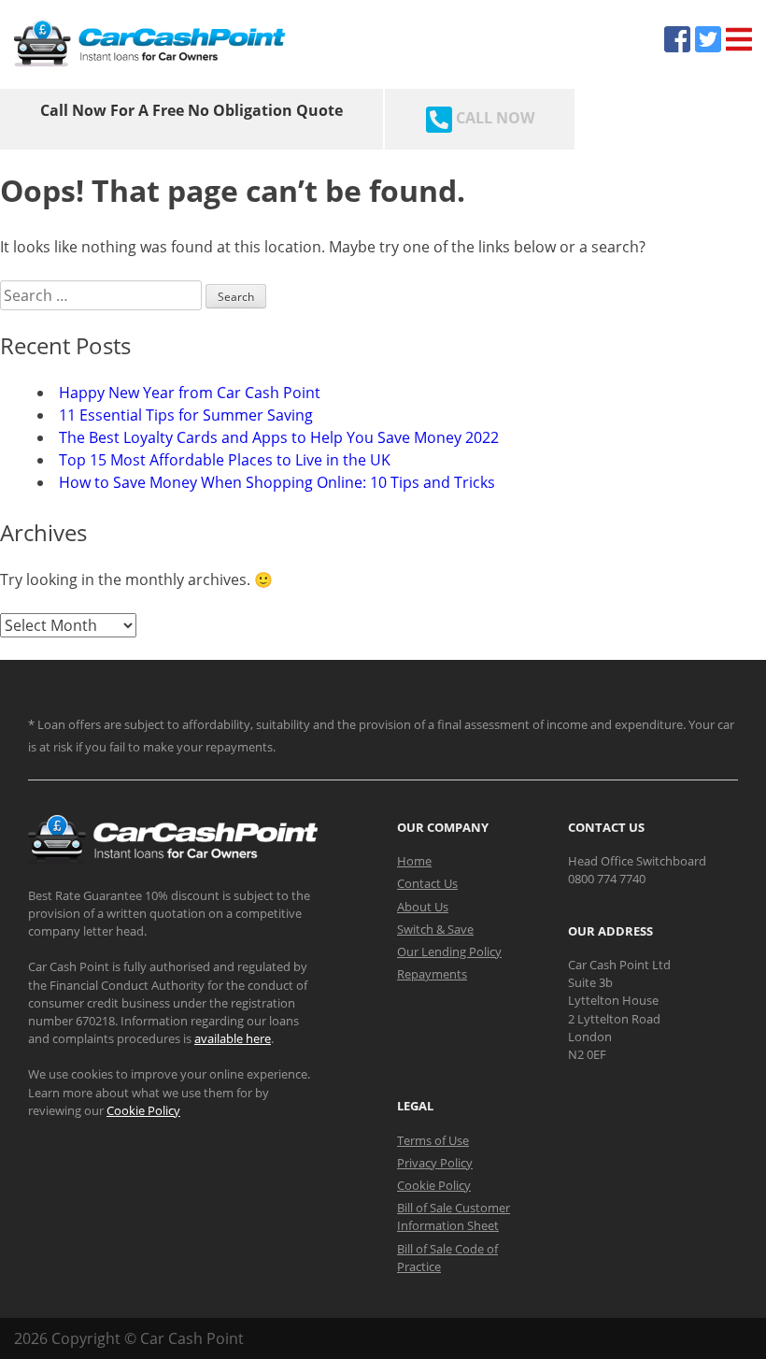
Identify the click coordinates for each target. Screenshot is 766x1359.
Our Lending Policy (449, 951)
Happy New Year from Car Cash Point (189, 392)
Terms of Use (433, 1140)
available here (232, 1038)
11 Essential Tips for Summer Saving (186, 415)
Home (414, 860)
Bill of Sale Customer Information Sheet (453, 1216)
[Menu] (739, 39)
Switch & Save (435, 929)
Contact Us (427, 883)
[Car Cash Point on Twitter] (708, 39)
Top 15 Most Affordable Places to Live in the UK (224, 460)
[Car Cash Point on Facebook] (677, 39)
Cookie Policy (143, 1110)
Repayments (432, 974)
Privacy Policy (435, 1162)
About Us (422, 906)
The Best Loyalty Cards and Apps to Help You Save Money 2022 (279, 437)
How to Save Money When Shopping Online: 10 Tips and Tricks (277, 482)
